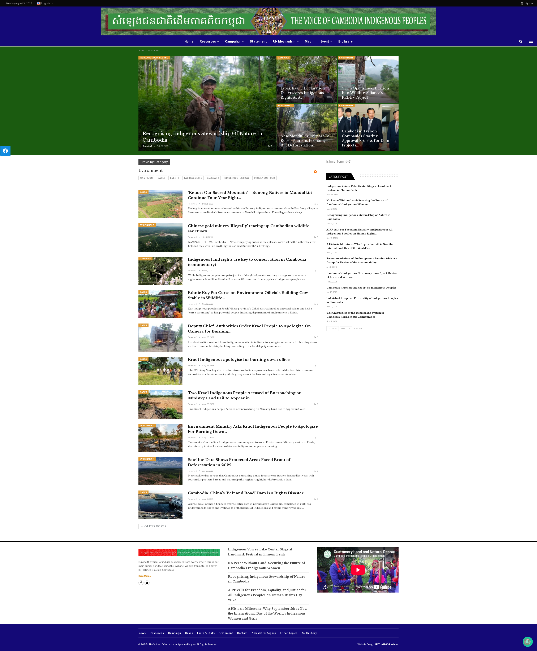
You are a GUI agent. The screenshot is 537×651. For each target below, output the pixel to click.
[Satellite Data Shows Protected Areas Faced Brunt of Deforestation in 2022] (160, 471)
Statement (258, 41)
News (142, 633)
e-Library (345, 41)
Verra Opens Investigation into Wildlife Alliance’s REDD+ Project (365, 93)
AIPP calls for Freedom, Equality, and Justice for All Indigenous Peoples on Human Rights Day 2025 (267, 595)
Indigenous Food (264, 178)
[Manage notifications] (527, 641)
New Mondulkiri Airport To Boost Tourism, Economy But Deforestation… (305, 140)
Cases (161, 178)
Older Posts (155, 526)
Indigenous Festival (236, 178)
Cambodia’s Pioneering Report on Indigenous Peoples (361, 287)
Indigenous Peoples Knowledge (155, 58)
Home (189, 41)
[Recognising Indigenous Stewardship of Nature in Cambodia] (207, 103)
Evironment (346, 58)
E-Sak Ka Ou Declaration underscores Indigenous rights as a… (303, 93)
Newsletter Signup (264, 633)
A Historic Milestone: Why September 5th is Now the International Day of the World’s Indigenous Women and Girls (267, 614)
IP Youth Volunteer (387, 644)
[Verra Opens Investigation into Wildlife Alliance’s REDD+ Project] (368, 80)
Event (325, 41)
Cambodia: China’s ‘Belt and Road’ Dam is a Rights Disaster (246, 493)
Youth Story (309, 633)
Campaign (233, 41)
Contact (242, 633)
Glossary (213, 178)
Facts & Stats (193, 178)
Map (308, 41)
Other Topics (288, 633)
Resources (208, 41)
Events (174, 178)
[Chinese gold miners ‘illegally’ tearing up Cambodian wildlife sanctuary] (160, 237)
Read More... (144, 576)
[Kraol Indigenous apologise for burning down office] (160, 371)
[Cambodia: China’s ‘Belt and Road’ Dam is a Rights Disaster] (160, 505)
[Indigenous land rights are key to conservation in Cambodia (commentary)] (160, 271)
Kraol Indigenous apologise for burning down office (239, 359)
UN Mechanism (284, 41)
